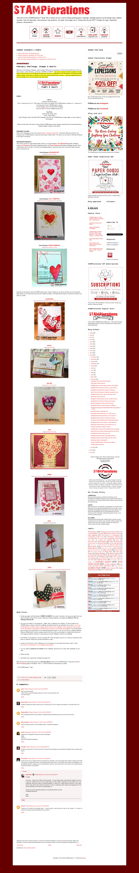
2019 (91, 346)
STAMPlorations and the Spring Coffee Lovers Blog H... (105, 385)
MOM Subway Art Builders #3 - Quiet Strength (56, 300)
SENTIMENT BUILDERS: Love (38, 569)
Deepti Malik (101, 541)
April (92, 374)
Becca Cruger (99, 533)
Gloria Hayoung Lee (92, 543)
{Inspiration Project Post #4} (98, 383)
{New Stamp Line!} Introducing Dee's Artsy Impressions (95, 244)
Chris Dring (91, 538)
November (94, 359)
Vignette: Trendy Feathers (50, 385)
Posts (110, 226)
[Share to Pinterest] (55, 677)
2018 (91, 348)
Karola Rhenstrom (103, 544)
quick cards (118, 565)
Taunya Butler (25, 712)
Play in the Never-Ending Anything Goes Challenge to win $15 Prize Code (37, 59)
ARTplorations (92, 532)
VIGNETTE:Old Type (49, 569)
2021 (91, 341)
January (93, 447)
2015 (91, 355)
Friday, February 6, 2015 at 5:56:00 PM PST (39, 702)
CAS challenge (92, 535)
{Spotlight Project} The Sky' (95, 596)
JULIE (49, 521)
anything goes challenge (115, 558)
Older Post (79, 845)
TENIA (49, 567)
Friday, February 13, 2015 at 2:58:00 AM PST (37, 747)
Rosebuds (54, 200)
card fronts (91, 559)
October (93, 361)
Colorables (100, 540)
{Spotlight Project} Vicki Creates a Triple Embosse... (104, 422)
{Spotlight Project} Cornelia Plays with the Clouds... (104, 438)
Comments (112, 229)
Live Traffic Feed (104, 575)
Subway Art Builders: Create (51, 247)
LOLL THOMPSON (54, 199)
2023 (91, 337)
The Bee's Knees (110, 555)
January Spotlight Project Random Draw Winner (103, 442)
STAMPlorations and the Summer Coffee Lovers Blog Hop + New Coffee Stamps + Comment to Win (96, 233)
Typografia (93, 558)
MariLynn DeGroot (115, 545)
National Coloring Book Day (94, 550)
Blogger (84, 858)
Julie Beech (93, 544)
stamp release (110, 568)
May (92, 372)
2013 (91, 452)
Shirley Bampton (100, 553)
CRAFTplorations (105, 535)
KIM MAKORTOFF (54, 152)
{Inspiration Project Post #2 (95, 606)
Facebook (104, 109)
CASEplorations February (97, 444)
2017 (91, 350)
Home (49, 845)
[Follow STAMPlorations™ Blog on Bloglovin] (112, 243)
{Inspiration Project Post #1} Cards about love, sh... (104, 424)
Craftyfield (109, 540)
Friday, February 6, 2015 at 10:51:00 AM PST (36, 689)
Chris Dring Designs (102, 538)
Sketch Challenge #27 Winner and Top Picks (102, 403)
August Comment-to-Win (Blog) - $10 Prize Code (30, 55)
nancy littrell (24, 702)
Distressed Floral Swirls (45, 200)
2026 (91, 333)
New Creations (25, 722)
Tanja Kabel (100, 555)
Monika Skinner (92, 548)
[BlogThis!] (50, 677)
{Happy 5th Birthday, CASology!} (94, 228)
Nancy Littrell (116, 548)
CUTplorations (116, 535)
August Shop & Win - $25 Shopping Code (28, 53)
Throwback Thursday (104, 556)
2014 (91, 450)
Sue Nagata (91, 555)
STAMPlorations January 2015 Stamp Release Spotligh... (105, 429)
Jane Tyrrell (119, 543)
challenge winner (102, 559)
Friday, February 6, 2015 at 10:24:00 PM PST (41, 722)
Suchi (22, 732)
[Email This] (48, 677)
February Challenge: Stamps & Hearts (100, 426)
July (92, 368)
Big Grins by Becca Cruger (113, 533)
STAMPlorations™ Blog (94, 586)
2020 (91, 344)
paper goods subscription (103, 566)
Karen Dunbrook (55, 145)
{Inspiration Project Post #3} (98, 396)
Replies (25, 771)
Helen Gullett (103, 543)
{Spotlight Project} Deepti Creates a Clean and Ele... (104, 387)
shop (42, 108)
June (92, 370)
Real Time (103, 611)
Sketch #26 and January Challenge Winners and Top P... (105, 431)
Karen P (23, 806)
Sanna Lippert (118, 550)
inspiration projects (103, 562)
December (94, 357)
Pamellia (23, 747)
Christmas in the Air (114, 538)
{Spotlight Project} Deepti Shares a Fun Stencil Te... (104, 415)
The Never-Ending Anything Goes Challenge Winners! (104, 420)
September (94, 363)
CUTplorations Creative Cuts (95, 537)
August (93, 366)
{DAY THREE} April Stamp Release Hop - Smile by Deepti (96, 250)
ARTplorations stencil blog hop (108, 532)
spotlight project (94, 568)
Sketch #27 (55, 133)
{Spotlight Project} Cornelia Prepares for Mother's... (104, 405)
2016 (91, 353)
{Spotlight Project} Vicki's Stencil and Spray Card (103, 394)
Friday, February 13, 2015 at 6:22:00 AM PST (39, 758)
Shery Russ (29, 774)
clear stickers (114, 559)
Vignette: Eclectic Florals (50, 154)
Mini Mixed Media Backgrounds (63, 569)
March (92, 377)
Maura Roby (104, 546)
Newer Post (20, 845)
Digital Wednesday (115, 541)
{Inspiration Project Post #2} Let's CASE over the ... (104, 413)
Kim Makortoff (62, 143)
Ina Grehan (111, 543)
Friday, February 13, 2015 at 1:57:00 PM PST (37, 806)
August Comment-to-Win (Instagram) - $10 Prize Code (32, 57)
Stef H (22, 689)
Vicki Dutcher (102, 558)
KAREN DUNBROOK (54, 245)
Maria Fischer (92, 546)
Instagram (104, 103)
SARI (49, 430)
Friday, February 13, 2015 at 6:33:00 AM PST (46, 774)
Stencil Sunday (114, 553)
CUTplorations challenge (113, 537)
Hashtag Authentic (38, 476)
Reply (22, 697)
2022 (91, 339)
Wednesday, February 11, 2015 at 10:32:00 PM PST (38, 732)
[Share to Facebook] (53, 677)
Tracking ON (109, 611)
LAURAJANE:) (49, 299)
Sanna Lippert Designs (96, 551)
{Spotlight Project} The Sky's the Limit (100, 433)
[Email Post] (45, 677)
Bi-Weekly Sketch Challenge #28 (99, 411)
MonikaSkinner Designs (106, 548)
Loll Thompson (25, 145)
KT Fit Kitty (24, 758)
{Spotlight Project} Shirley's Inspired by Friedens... (103, 401)
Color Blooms (91, 540)
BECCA (49, 345)
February (93, 379)
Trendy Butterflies (39, 300)
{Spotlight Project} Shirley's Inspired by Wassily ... (103, 390)
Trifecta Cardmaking (117, 556)
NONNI (49, 474)
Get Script (98, 611)
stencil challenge (105, 569)
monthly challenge (25, 679)
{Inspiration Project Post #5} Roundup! (100, 381)
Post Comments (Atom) (29, 848)
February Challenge (46, 133)
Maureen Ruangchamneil (115, 546)
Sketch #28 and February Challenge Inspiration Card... (105, 392)
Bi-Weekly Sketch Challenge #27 (99, 440)
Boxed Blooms (64, 476)
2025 (91, 335)
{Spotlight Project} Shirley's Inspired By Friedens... (103, 435)
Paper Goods (107, 550)
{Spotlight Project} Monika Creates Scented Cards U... (104, 399)
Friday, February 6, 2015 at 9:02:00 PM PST (40, 712)
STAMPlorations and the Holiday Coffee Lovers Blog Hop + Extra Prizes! (96, 219)
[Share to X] (52, 677)
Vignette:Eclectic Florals (51, 431)
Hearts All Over (55, 476)
